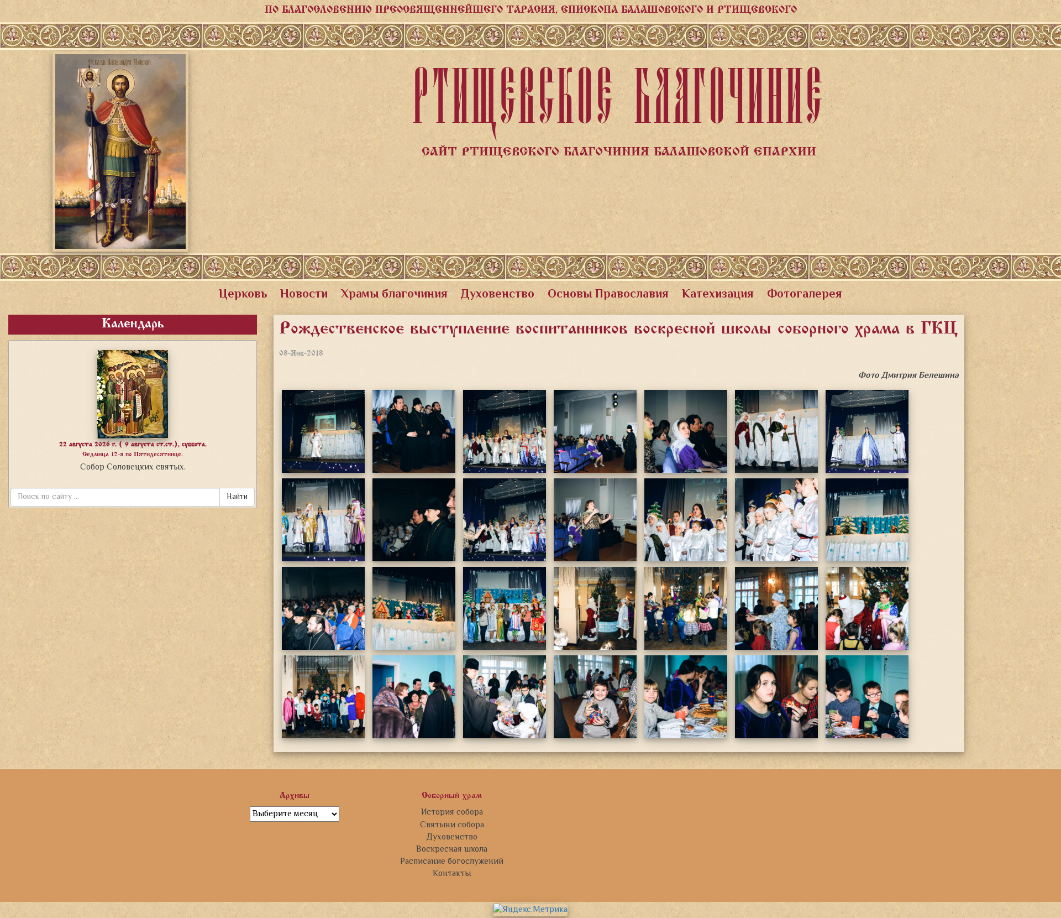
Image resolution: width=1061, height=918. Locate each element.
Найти (237, 497)
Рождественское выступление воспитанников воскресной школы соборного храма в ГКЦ (618, 329)
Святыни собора (452, 825)
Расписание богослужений (451, 861)
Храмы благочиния (394, 294)
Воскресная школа (451, 849)
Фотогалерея (804, 294)
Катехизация (718, 294)
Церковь (243, 294)
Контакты (452, 873)
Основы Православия (608, 294)
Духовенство (497, 294)
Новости (304, 294)
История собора (452, 812)
